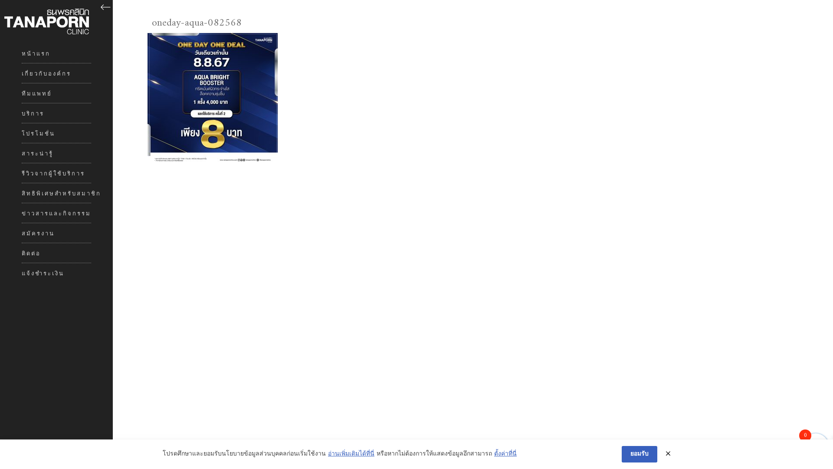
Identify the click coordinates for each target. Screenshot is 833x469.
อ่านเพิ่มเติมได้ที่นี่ (351, 454)
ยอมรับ (639, 454)
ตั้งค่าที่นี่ (505, 454)
